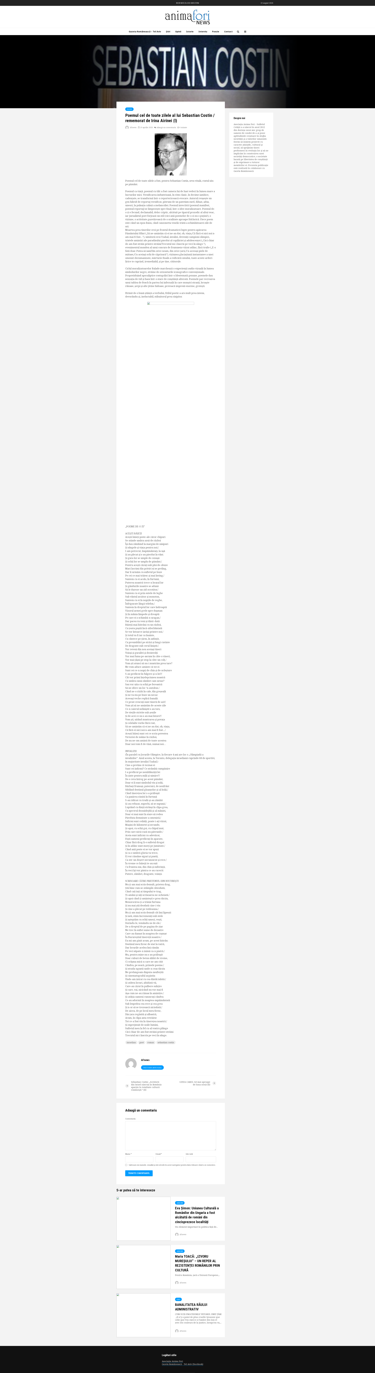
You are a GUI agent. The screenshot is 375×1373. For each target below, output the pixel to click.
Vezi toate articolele (152, 1068)
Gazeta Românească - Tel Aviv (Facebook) (182, 1364)
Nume (128, 1154)
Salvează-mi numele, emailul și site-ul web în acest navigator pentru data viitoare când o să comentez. (172, 1165)
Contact (228, 31)
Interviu (202, 31)
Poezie (215, 31)
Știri (168, 31)
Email (159, 1154)
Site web (189, 1154)
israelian (131, 1042)
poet (141, 1042)
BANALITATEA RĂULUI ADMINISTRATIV (191, 1307)
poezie (129, 109)
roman (150, 1042)
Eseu (178, 1299)
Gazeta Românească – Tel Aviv (145, 31)
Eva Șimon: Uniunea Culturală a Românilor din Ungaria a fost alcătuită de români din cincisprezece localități (197, 1215)
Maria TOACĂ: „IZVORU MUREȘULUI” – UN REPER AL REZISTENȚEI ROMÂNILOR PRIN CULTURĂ (197, 1263)
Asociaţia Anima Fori (172, 1361)
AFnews (133, 127)
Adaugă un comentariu (166, 127)
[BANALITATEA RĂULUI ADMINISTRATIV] (143, 1314)
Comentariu (130, 1119)
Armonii (180, 1203)
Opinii (178, 31)
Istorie (190, 31)
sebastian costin (166, 1042)
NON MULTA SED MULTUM (187, 3)
